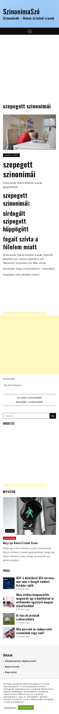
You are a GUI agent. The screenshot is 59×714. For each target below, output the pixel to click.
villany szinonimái (29, 397)
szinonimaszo (15, 385)
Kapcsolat (11, 672)
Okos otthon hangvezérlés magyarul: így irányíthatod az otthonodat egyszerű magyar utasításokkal (35, 600)
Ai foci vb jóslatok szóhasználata (27, 617)
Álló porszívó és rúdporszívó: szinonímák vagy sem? (34, 631)
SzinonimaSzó (21, 11)
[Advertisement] (29, 65)
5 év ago (10, 531)
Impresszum (12, 666)
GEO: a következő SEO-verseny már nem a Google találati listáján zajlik (35, 581)
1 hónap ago (23, 589)
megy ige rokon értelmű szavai (20, 543)
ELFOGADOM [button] (26, 707)
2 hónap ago (23, 609)
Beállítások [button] (10, 707)
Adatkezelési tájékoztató (20, 661)
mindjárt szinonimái (29, 402)
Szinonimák (9, 379)
